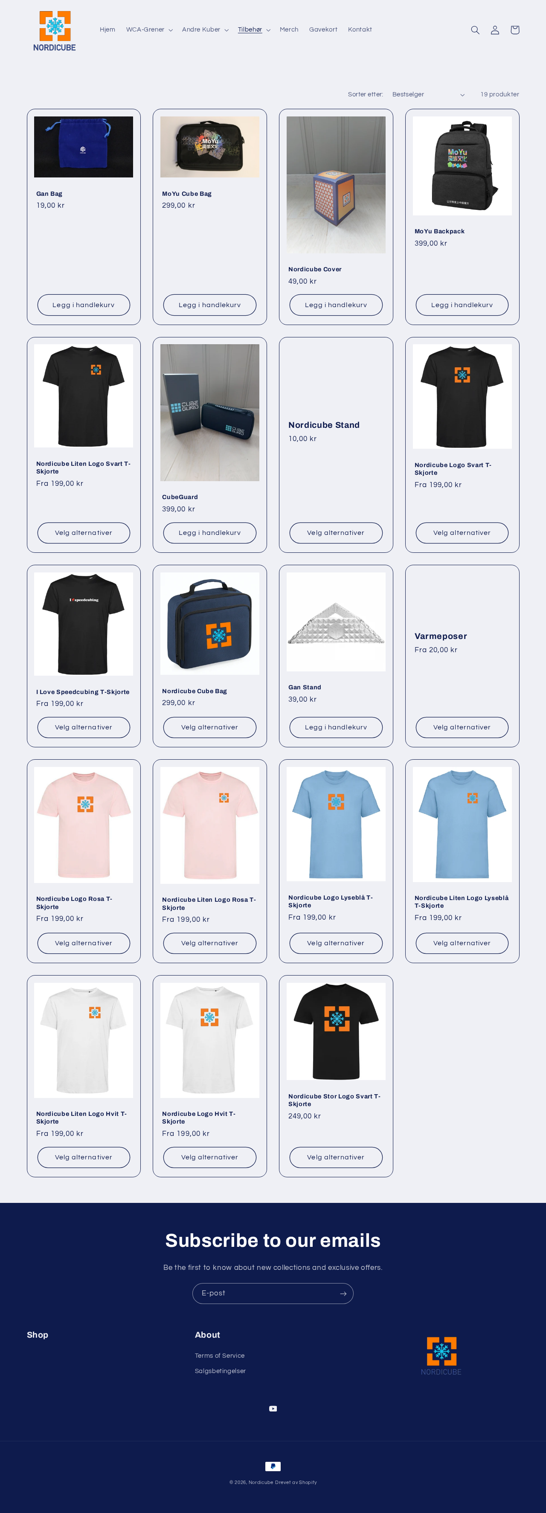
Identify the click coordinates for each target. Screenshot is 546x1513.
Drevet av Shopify (296, 1482)
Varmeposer (441, 636)
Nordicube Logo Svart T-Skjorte (453, 469)
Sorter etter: (365, 94)
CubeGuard (180, 497)
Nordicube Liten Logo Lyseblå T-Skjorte (461, 901)
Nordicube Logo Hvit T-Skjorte (199, 1117)
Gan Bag (49, 193)
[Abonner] (343, 1293)
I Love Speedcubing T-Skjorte (83, 691)
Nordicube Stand (324, 425)
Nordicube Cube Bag (194, 691)
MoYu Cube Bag (187, 193)
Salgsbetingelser (220, 1371)
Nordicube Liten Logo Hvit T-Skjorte (81, 1117)
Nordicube (261, 1482)
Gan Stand (305, 687)
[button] (149, 29)
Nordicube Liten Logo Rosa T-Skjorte (209, 903)
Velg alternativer (84, 532)
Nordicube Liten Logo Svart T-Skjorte (83, 467)
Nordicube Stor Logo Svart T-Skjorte (334, 1100)
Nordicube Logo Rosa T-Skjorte (74, 902)
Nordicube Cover (315, 269)
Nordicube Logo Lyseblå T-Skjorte (330, 901)
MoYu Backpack (440, 231)
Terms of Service (220, 1356)
